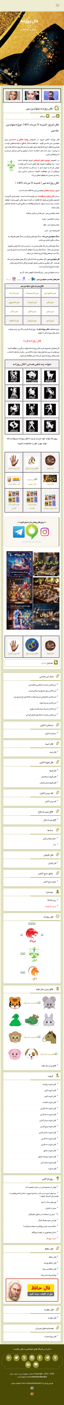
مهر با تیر (50, 302)
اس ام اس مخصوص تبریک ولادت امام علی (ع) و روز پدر (34, 697)
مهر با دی (50, 320)
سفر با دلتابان (50, 1208)
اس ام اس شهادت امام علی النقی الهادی (41, 715)
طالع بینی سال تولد (48, 1065)
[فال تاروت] (46, 565)
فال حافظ (52, 1257)
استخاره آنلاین (50, 733)
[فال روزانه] (20, 565)
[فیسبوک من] (40, 1358)
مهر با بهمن (32, 320)
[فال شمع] (20, 591)
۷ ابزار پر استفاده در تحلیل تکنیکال (43, 1214)
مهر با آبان (32, 311)
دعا (54, 844)
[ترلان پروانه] (32, 96)
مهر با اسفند (14, 320)
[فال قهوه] (46, 591)
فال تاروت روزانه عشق (47, 1156)
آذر (29, 279)
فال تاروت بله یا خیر (48, 1162)
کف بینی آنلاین (50, 801)
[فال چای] (46, 617)
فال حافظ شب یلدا (49, 1269)
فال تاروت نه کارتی (48, 1138)
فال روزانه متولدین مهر (39, 108)
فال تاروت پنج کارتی (48, 1126)
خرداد (8, 279)
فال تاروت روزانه (49, 1084)
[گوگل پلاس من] (9, 1358)
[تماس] (24, 1358)
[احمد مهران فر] (51, 96)
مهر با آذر (14, 311)
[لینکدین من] (28, 1364)
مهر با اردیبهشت (32, 293)
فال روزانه (29, 20)
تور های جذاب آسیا (48, 1202)
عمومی (43, 663)
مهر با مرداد (32, 302)
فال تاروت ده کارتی (48, 1144)
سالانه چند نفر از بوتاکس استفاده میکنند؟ (39, 1226)
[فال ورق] (20, 617)
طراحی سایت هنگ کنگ (47, 1220)
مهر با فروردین (50, 293)
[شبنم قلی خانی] (13, 96)
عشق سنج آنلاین (49, 882)
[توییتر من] (16, 1358)
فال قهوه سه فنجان (48, 776)
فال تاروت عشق (49, 1150)
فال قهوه (52, 770)
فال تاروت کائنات (32, 506)
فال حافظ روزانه (14, 484)
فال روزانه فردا (50, 1336)
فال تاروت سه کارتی (48, 1114)
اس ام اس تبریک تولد (47, 703)
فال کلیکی (52, 863)
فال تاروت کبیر (50, 1090)
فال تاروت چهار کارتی (47, 1120)
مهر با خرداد (14, 293)
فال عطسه (32, 484)
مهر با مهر (50, 311)
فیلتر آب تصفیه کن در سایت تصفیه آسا (40, 1187)
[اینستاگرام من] (32, 1358)
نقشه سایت (15, 1383)
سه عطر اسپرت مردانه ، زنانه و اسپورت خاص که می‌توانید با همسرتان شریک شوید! (34, 1194)
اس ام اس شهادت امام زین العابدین (42, 684)
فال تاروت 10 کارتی (14, 506)
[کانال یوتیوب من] (36, 1364)
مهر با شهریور (14, 302)
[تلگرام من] (47, 1358)
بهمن (19, 279)
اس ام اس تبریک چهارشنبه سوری (43, 709)
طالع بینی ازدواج (50, 820)
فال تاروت (52, 1168)
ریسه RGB (51, 900)
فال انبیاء (52, 752)
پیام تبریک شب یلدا (48, 1275)
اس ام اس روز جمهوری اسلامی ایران (42, 691)
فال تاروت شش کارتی (47, 1132)
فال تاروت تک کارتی (48, 1108)
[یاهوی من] (55, 1358)
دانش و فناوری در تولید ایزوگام (44, 1232)
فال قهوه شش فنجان (48, 783)
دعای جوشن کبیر (49, 838)
